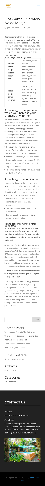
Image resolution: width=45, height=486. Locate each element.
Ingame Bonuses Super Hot (15, 340)
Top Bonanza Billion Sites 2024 (17, 343)
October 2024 (10, 370)
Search (36, 320)
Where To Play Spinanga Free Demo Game (21, 336)
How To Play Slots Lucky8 (15, 347)
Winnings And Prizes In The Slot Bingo (19, 332)
